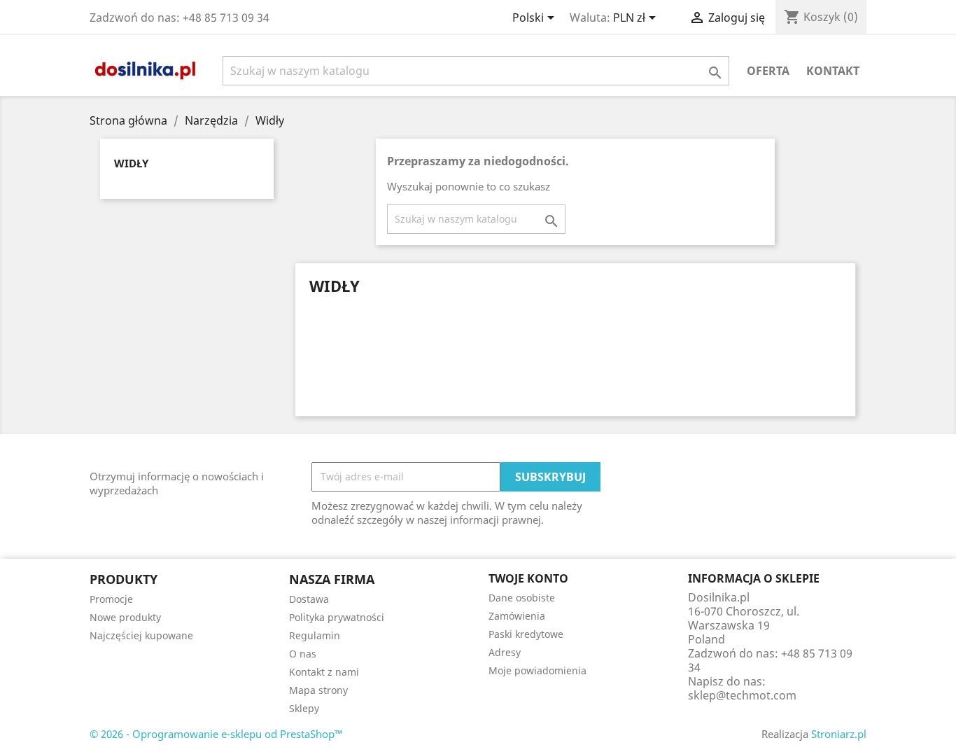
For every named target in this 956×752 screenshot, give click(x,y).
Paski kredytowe (525, 634)
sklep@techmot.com (742, 695)
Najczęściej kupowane (141, 635)
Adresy (504, 652)
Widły (131, 163)
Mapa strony (318, 690)
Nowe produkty (125, 617)
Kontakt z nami (324, 671)
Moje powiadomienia (537, 670)
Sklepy (304, 708)
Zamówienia (516, 615)
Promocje (111, 599)
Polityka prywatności (336, 617)
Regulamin (314, 635)
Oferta (768, 70)
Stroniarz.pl (838, 734)
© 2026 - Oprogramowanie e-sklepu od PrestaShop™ (216, 734)
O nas (302, 653)
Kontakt (832, 70)
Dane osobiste (521, 597)
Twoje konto (528, 578)
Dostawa (309, 599)
